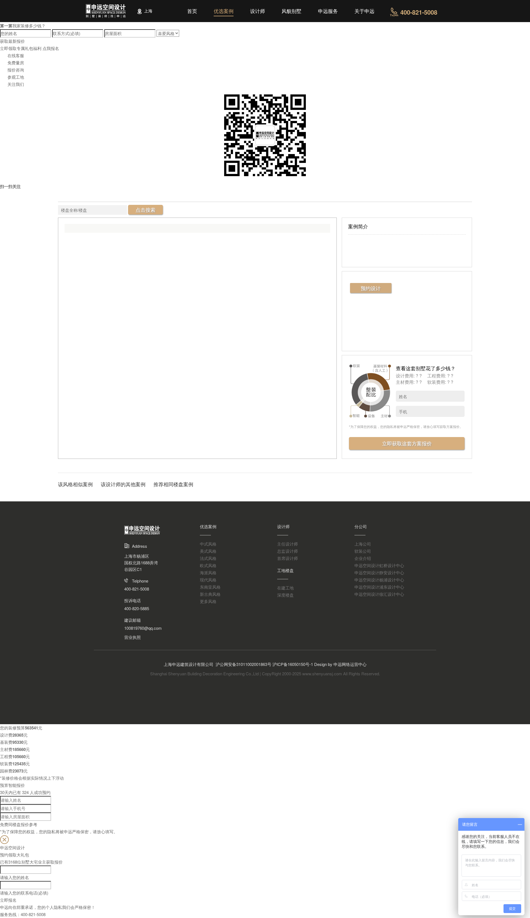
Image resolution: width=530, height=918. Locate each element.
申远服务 (328, 10)
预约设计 (371, 288)
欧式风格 (208, 565)
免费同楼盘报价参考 (18, 824)
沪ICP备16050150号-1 (293, 664)
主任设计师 (287, 544)
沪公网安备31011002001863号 (243, 664)
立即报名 (8, 900)
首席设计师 (287, 558)
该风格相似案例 (75, 484)
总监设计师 (287, 551)
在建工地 (285, 588)
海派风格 (208, 572)
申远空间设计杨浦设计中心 (379, 580)
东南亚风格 (210, 587)
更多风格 (208, 601)
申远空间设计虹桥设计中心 (379, 565)
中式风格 (208, 544)
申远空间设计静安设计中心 (379, 572)
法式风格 (208, 558)
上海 (148, 11)
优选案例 (224, 10)
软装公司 (362, 551)
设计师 (257, 10)
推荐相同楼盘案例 (173, 484)
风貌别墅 (291, 10)
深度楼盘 (285, 595)
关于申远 (364, 10)
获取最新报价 (12, 41)
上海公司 (362, 544)
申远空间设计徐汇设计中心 (379, 594)
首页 (192, 10)
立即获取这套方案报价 (407, 443)
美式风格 (208, 551)
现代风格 (208, 580)
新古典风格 (210, 594)
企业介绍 (362, 558)
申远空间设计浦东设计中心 (379, 587)
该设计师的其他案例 (123, 484)
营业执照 (132, 637)
